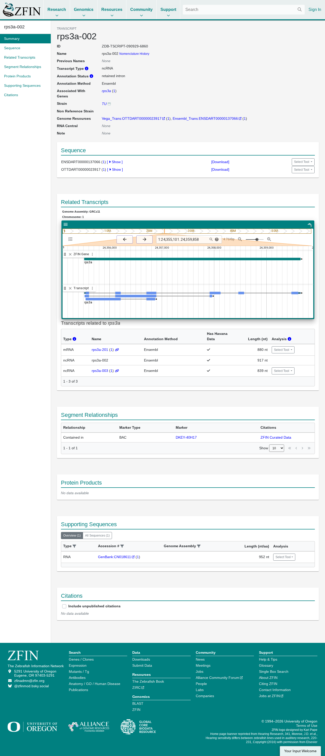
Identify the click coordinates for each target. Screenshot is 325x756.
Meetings (203, 665)
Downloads (141, 659)
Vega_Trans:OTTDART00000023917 (131, 118)
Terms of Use (306, 726)
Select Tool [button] (302, 162)
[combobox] (244, 9)
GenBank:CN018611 (114, 557)
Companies (205, 696)
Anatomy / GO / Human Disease (94, 684)
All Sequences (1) (97, 535)
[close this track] (70, 254)
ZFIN (136, 710)
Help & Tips (268, 659)
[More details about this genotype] (109, 104)
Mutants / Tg (79, 671)
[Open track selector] (71, 239)
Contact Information (275, 690)
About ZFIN (268, 678)
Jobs (199, 671)
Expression (78, 665)
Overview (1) (72, 535)
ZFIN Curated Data (276, 437)
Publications (78, 690)
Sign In (314, 9)
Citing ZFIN (268, 684)
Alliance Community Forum (217, 678)
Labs (200, 690)
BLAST (137, 703)
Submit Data (142, 665)
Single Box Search (273, 671)
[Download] (220, 162)
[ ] (115, 162)
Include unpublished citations (94, 606)
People (201, 684)
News (200, 659)
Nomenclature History (134, 54)
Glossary (266, 665)
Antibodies (77, 678)
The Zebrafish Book (148, 681)
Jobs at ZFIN (269, 696)
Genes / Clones (81, 659)
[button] (74, 546)
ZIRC (136, 687)
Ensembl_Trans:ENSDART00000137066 (205, 118)
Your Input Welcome (300, 751)
